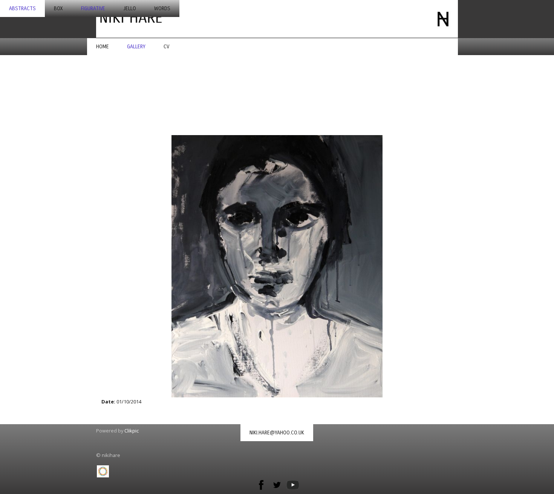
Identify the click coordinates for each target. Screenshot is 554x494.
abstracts (22, 8)
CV (166, 46)
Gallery (136, 46)
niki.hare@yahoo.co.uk (276, 432)
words (162, 8)
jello (129, 8)
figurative (93, 8)
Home (102, 46)
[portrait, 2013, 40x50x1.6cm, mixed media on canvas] (277, 266)
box (58, 8)
